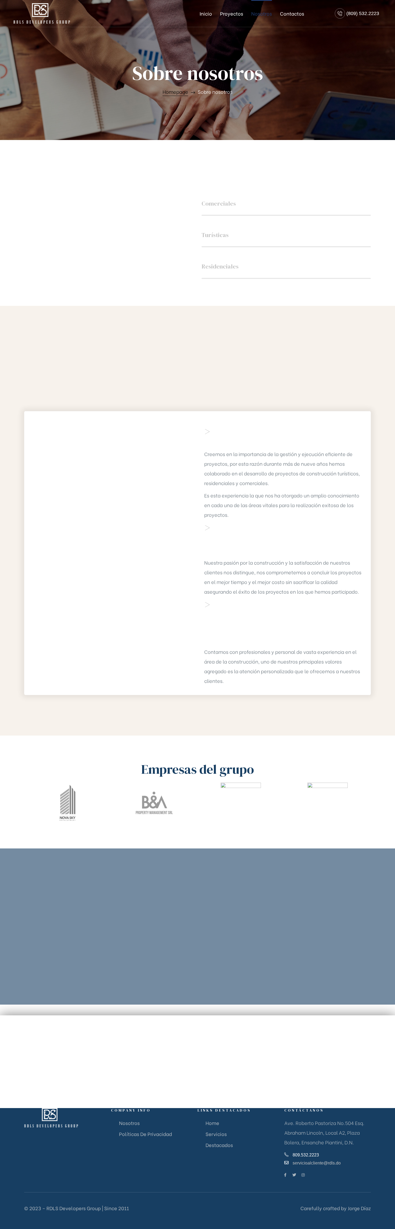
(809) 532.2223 (362, 13)
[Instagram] (303, 1175)
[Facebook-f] (285, 1175)
